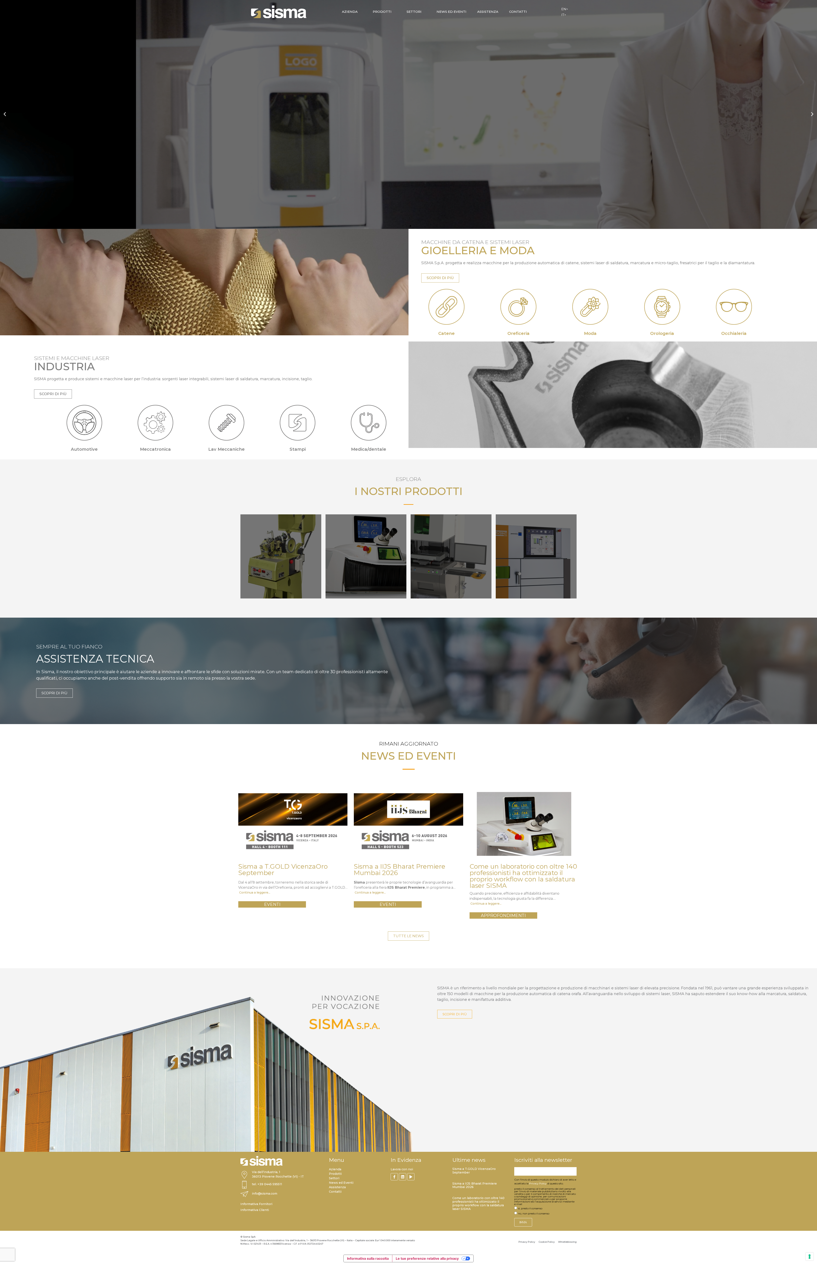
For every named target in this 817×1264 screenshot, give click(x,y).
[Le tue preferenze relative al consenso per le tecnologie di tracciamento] (810, 1257)
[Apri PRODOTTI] (394, 11)
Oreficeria (518, 333)
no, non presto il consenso (533, 1213)
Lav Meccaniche (226, 449)
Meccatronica (155, 449)
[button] (4, 114)
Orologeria (662, 333)
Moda (590, 333)
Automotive (84, 449)
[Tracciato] (410, 1176)
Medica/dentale (368, 449)
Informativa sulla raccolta (368, 1258)
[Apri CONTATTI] (529, 11)
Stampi (298, 449)
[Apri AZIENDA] (360, 11)
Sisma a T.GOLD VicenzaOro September (474, 1170)
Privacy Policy (538, 1183)
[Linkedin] (402, 1176)
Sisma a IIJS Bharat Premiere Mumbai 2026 (474, 1185)
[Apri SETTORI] (424, 11)
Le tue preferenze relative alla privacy (427, 1258)
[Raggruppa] (394, 1176)
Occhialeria (734, 333)
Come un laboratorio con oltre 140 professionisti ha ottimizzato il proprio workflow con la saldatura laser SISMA (478, 1203)
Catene (446, 333)
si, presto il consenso (530, 1208)
